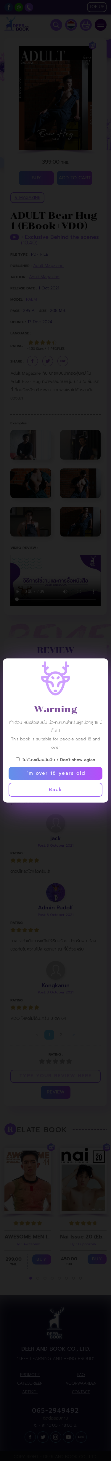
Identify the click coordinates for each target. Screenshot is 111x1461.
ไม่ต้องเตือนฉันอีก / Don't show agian (58, 760)
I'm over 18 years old (55, 773)
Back (55, 789)
